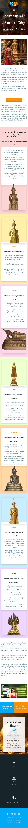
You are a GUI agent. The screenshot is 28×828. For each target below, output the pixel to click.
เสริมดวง (24, 666)
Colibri (19, 822)
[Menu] (14, 10)
